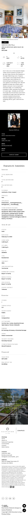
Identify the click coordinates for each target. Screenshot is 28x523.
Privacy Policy (6, 514)
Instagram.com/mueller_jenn (10, 456)
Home (3, 438)
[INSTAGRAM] (6, 498)
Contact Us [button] (14, 416)
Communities (5, 443)
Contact (4, 445)
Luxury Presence (7, 510)
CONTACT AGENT (14, 154)
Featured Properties (7, 442)
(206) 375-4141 (6, 140)
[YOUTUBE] (10, 498)
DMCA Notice (5, 447)
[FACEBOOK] (3, 498)
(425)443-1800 (6, 453)
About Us (4, 440)
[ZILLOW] (13, 498)
